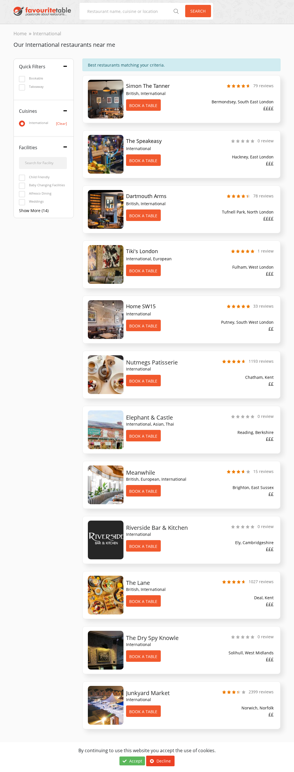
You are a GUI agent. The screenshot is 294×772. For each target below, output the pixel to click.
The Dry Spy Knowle (152, 638)
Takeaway (36, 86)
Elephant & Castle (149, 417)
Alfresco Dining (40, 193)
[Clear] (61, 123)
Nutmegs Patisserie (152, 362)
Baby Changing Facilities (47, 185)
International (48, 123)
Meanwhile (140, 472)
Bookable (36, 78)
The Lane (138, 583)
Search (198, 11)
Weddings (36, 201)
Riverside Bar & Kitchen (157, 528)
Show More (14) (34, 210)
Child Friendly (39, 177)
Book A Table (143, 105)
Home (20, 33)
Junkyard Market (148, 693)
